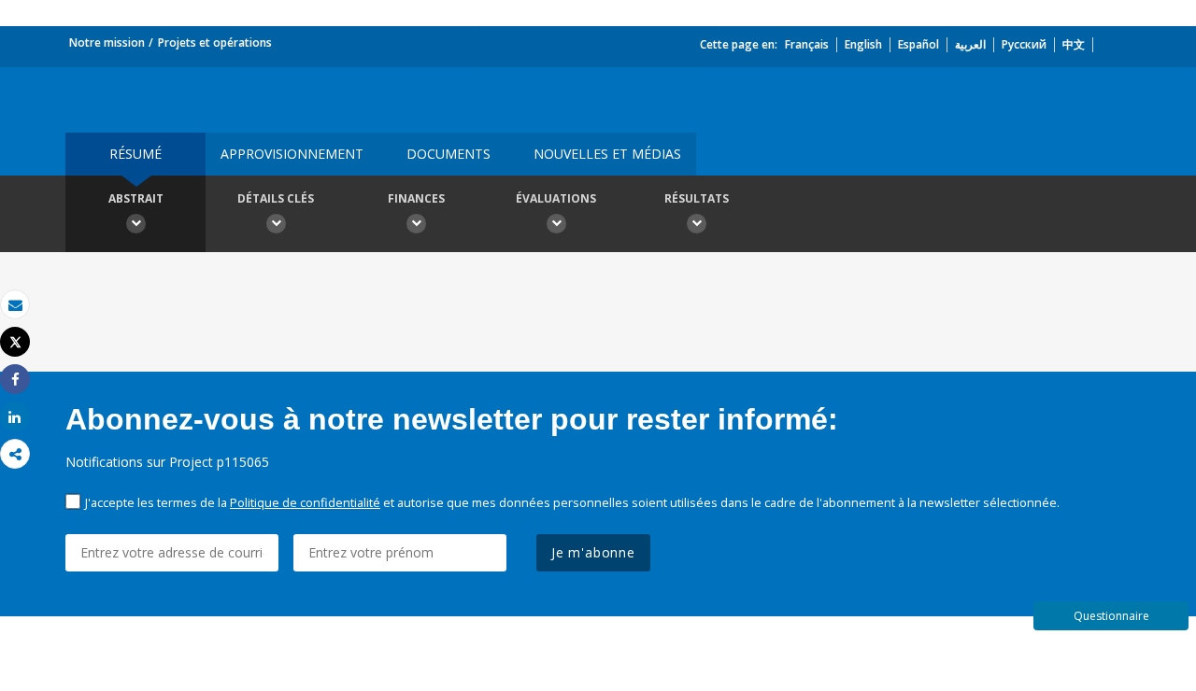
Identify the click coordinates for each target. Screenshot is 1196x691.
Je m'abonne (593, 552)
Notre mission (107, 42)
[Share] (14, 380)
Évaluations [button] (556, 198)
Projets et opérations (215, 42)
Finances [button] (416, 198)
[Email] (14, 305)
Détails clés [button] (275, 198)
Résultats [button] (696, 198)
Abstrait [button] (136, 198)
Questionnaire (1111, 616)
